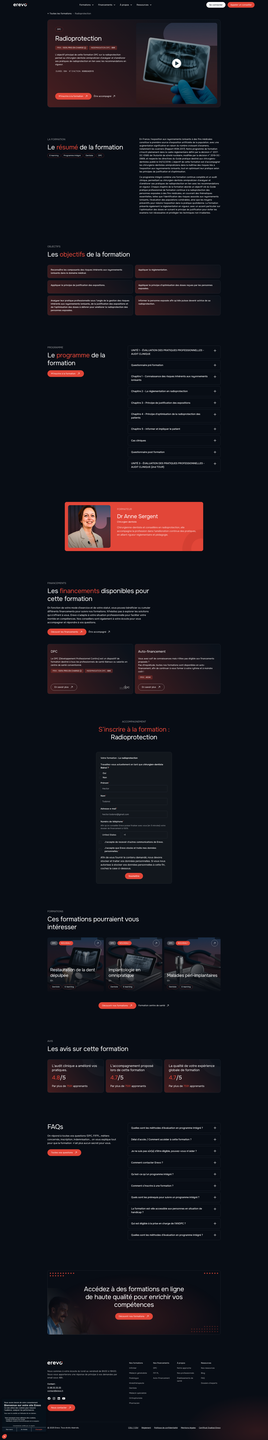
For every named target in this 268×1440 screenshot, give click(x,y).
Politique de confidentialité (166, 1427)
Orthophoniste (135, 1398)
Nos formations (136, 1363)
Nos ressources (208, 1368)
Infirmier (133, 1368)
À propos (181, 1363)
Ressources (206, 1363)
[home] (20, 5)
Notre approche (184, 1368)
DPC (155, 1368)
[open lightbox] (176, 63)
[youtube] (63, 1398)
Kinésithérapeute (136, 1383)
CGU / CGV (133, 1427)
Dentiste (133, 1388)
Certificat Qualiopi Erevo (210, 1427)
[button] (86, 5)
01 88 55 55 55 (54, 1387)
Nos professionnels (185, 1373)
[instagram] (54, 1398)
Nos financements (161, 1363)
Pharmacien (134, 1403)
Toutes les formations (61, 13)
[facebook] (49, 1398)
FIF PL (156, 1373)
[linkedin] (58, 1398)
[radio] (134, 773)
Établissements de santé (185, 1379)
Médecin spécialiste (137, 1393)
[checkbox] (134, 775)
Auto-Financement (161, 1378)
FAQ (203, 1378)
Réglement (146, 1427)
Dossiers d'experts (209, 1383)
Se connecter (216, 4)
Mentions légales (188, 1427)
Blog (203, 1373)
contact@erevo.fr (55, 1391)
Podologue (134, 1378)
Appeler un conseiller (241, 4)
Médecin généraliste (138, 1373)
